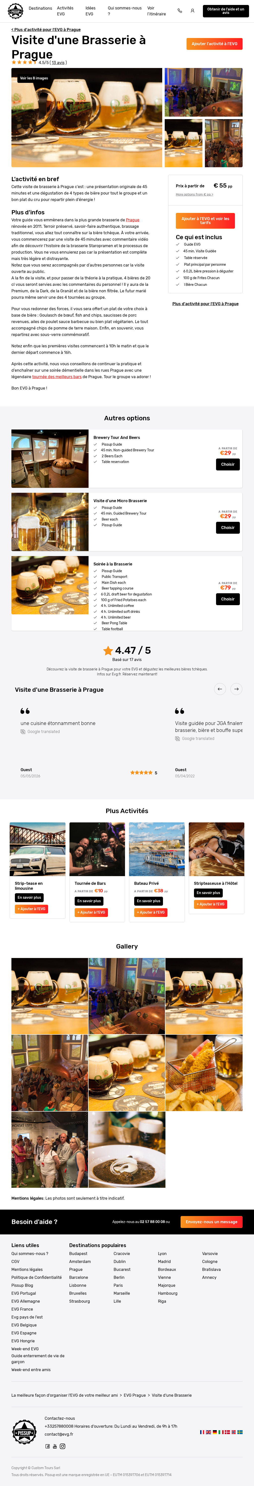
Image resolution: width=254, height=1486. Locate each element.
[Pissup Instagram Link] (62, 1446)
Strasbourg (79, 1301)
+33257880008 (59, 1426)
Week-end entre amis (31, 1369)
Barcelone (78, 1277)
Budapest (78, 1253)
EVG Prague (135, 1395)
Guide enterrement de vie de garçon (37, 1359)
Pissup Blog (22, 1285)
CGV (15, 1261)
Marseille (122, 1293)
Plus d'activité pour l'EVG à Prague (205, 303)
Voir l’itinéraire (156, 11)
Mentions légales (27, 1269)
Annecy (209, 1277)
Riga (162, 1301)
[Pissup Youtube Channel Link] (55, 1446)
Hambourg (168, 1293)
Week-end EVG (25, 1349)
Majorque (166, 1285)
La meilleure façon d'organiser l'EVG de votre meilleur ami (64, 1395)
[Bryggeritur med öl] (240, 1432)
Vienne (164, 1277)
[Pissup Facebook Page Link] (48, 1446)
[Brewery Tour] (208, 1432)
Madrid (164, 1261)
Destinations (40, 8)
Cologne (210, 1261)
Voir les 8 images (34, 78)
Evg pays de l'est (27, 1317)
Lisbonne (77, 1285)
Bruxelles (78, 1293)
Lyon (162, 1253)
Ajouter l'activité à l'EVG (214, 43)
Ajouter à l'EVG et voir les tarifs (205, 220)
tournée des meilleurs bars (57, 376)
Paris (118, 1285)
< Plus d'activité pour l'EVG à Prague (46, 29)
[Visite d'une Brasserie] (202, 1432)
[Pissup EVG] (15, 11)
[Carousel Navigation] (127, 689)
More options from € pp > (194, 194)
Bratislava (211, 1269)
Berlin (119, 1277)
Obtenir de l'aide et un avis (225, 11)
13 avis (58, 62)
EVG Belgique (24, 1325)
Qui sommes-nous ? (125, 11)
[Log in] (192, 11)
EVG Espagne (23, 1333)
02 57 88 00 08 (153, 1222)
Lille (117, 1301)
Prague (132, 220)
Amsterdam (80, 1261)
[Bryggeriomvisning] (233, 1432)
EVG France (22, 1309)
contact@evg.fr (59, 1434)
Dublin (120, 1261)
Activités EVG (65, 11)
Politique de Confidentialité (36, 1277)
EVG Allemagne (25, 1301)
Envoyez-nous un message (211, 1222)
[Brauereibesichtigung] (214, 1432)
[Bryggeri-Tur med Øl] (227, 1432)
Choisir (228, 464)
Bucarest (122, 1269)
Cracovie (122, 1253)
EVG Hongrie (23, 1341)
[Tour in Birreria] (221, 1432)
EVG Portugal (23, 1293)
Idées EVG (90, 11)
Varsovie (210, 1253)
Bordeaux (167, 1269)
